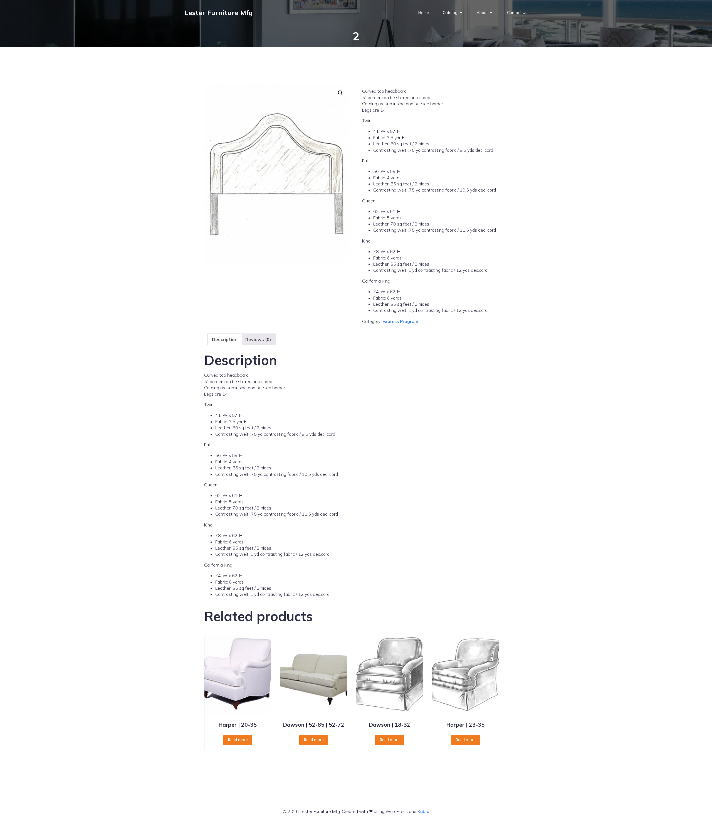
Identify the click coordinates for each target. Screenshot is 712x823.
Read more (238, 739)
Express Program (400, 321)
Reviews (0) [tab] (258, 339)
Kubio (423, 811)
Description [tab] (225, 339)
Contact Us (517, 12)
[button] (340, 93)
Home (423, 12)
